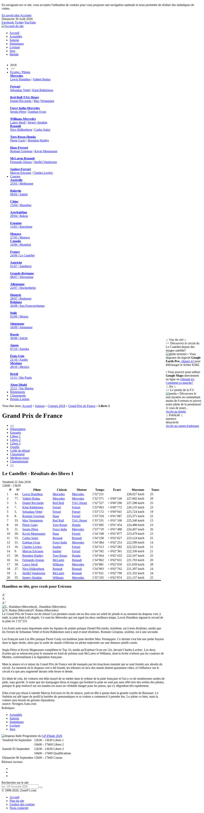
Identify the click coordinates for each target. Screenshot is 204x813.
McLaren (58, 560)
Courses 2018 (56, 406)
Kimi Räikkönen (42, 90)
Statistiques (17, 43)
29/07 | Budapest (20, 296)
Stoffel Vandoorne (45, 162)
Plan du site (17, 800)
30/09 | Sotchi (18, 336)
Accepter (25, 15)
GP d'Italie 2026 (52, 736)
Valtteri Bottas (41, 79)
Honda (76, 525)
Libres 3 (15, 443)
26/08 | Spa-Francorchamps (27, 303)
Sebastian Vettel (20, 90)
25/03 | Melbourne (21, 181)
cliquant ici (187, 379)
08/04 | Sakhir (19, 192)
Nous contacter (19, 808)
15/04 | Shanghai (20, 203)
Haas (56, 516)
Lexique (15, 47)
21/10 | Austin (19, 357)
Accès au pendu (176, 411)
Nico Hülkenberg (21, 129)
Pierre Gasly (18, 140)
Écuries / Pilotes (20, 72)
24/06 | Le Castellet (22, 253)
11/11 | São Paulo (21, 375)
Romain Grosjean (21, 151)
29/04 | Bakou (19, 214)
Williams (58, 564)
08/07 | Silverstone (22, 275)
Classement (17, 454)
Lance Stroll (18, 122)
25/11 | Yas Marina (21, 386)
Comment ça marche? (179, 382)
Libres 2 (15, 440)
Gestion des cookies (22, 804)
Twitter (19, 22)
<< (12, 425)
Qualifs (14, 447)
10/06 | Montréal (20, 242)
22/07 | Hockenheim (23, 285)
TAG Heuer (79, 503)
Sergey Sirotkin (37, 122)
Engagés (15, 432)
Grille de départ (20, 450)
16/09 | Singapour (21, 325)
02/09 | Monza (19, 314)
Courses (15, 176)
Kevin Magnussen (45, 151)
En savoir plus (11, 15)
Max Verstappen (44, 101)
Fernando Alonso (21, 162)
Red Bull (58, 503)
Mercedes (59, 494)
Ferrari (57, 507)
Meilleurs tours (19, 457)
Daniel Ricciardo (20, 101)
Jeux (12, 50)
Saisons (14, 40)
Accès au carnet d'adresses (182, 426)
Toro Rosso (60, 525)
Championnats (19, 461)
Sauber (57, 547)
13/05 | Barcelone (21, 224)
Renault (57, 538)
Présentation (18, 429)
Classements (18, 395)
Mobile (14, 54)
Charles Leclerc (43, 172)
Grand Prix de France (81, 406)
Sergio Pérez (18, 111)
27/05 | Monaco (20, 235)
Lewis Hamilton (20, 79)
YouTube (30, 22)
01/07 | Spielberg (20, 264)
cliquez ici (187, 361)
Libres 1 (15, 436)
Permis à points (19, 399)
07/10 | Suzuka (19, 347)
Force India (60, 529)
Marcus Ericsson (20, 172)
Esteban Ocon (37, 111)
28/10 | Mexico (19, 364)
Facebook (8, 22)
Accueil (14, 33)
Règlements (17, 392)
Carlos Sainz (42, 129)
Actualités (16, 36)
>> (12, 465)
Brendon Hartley (38, 140)
